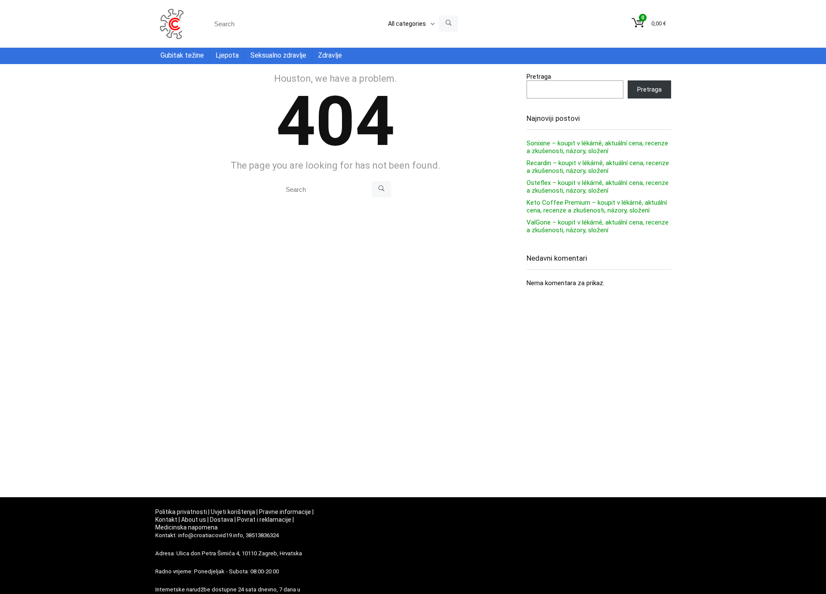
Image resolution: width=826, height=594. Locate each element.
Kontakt (166, 519)
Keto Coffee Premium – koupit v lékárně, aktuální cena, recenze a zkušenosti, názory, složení (597, 206)
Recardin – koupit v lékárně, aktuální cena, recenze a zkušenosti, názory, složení (598, 167)
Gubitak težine (182, 55)
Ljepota (227, 55)
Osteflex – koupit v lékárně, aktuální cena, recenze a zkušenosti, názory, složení (598, 186)
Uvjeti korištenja (233, 511)
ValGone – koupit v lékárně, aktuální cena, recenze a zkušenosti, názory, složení (598, 226)
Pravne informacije (285, 511)
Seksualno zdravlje (278, 55)
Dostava (221, 519)
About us (193, 519)
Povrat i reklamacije (264, 519)
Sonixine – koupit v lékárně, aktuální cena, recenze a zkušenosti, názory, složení (597, 147)
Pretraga (539, 76)
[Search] (448, 23)
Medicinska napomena (186, 527)
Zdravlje (330, 55)
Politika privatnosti (181, 511)
